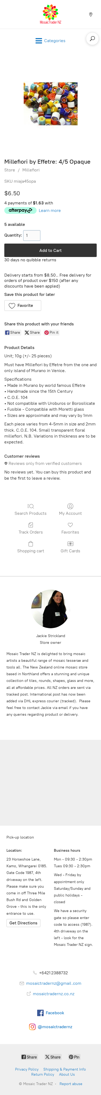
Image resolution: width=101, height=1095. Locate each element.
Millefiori (31, 169)
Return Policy (42, 1074)
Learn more (50, 210)
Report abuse (71, 1084)
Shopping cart (30, 550)
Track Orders (31, 532)
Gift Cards (70, 550)
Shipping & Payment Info (64, 1069)
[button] (22, 305)
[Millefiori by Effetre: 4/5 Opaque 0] (51, 104)
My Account (70, 513)
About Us (67, 1074)
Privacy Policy (27, 1069)
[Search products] (92, 38)
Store (9, 169)
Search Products (31, 513)
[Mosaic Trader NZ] (50, 14)
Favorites (70, 532)
